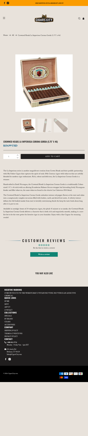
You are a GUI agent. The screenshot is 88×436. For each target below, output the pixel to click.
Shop (6, 304)
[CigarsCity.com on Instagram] (8, 3)
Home (5, 35)
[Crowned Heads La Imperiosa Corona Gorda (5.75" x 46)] (44, 83)
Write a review (44, 254)
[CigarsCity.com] (44, 18)
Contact (8, 310)
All (13, 35)
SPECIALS (8, 316)
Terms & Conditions (13, 333)
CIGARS (7, 322)
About (7, 307)
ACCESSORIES (9, 325)
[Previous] (29, 116)
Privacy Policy (11, 336)
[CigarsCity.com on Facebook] (4, 3)
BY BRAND (8, 319)
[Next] (59, 116)
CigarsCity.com (13, 373)
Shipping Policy (11, 330)
